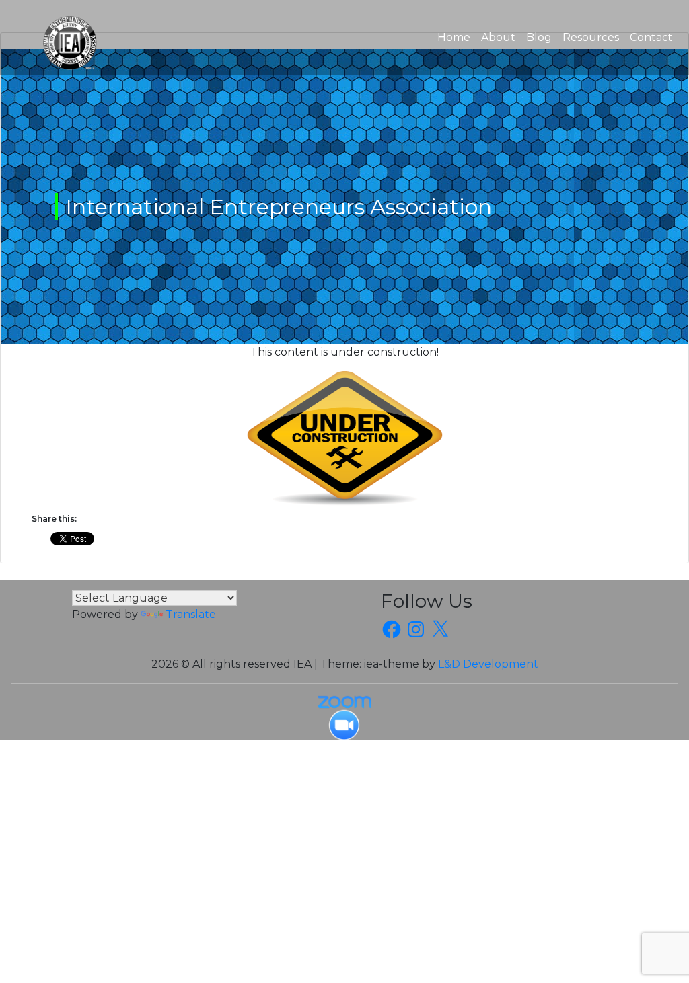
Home (456, 37)
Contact (651, 37)
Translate (191, 614)
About (498, 37)
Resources (591, 37)
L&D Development (488, 664)
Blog (539, 37)
